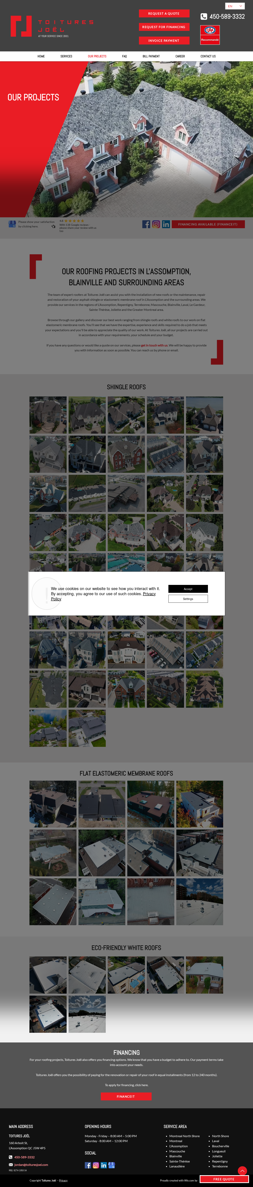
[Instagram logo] (156, 224)
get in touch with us (154, 345)
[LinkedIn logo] (166, 224)
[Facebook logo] (146, 224)
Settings (188, 599)
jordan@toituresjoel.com (31, 1164)
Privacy (63, 1180)
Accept (188, 589)
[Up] (242, 1171)
